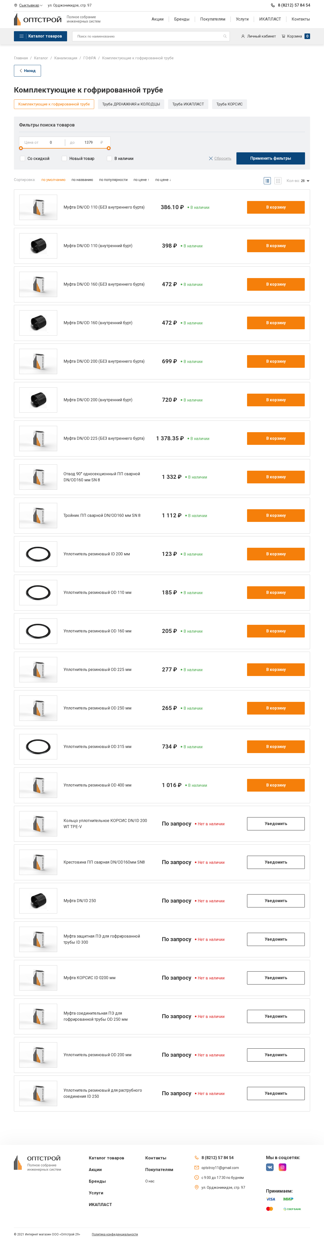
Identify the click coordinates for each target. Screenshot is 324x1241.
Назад (30, 70)
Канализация (65, 58)
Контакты (301, 19)
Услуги (242, 19)
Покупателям (212, 19)
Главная (21, 58)
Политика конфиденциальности (115, 1234)
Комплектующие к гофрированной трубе (54, 104)
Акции (158, 19)
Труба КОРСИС (229, 104)
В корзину (276, 207)
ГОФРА (89, 58)
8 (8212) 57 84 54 (294, 5)
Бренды (182, 19)
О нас (149, 1181)
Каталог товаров (45, 36)
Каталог (41, 58)
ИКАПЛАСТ (270, 19)
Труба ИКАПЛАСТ (188, 104)
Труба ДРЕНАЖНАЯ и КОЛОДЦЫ (131, 104)
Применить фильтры (270, 158)
